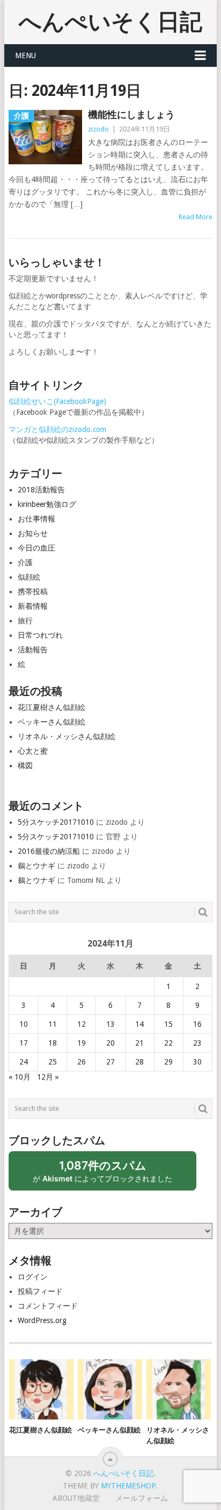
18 (52, 1043)
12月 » (48, 1077)
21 (139, 1043)
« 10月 (20, 1077)
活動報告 (33, 649)
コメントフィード (48, 1306)
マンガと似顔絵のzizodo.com (57, 429)
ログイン (33, 1276)
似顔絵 (29, 577)
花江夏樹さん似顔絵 (51, 707)
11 (52, 1024)
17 (23, 1043)
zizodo (98, 129)
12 (81, 1024)
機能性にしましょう (131, 114)
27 (110, 1061)
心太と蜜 (33, 751)
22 (168, 1043)
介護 (25, 562)
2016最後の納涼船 (49, 851)
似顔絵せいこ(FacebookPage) (57, 401)
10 (23, 1024)
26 (81, 1061)
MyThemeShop (128, 1485)
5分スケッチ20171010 (56, 822)
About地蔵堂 (76, 1498)
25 (52, 1061)
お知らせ (33, 533)
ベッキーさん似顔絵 (51, 722)
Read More (195, 217)
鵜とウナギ (36, 865)
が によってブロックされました (107, 1175)
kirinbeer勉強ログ (47, 504)
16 (197, 1024)
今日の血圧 (36, 548)
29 (168, 1061)
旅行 (25, 620)
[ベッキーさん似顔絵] (110, 1389)
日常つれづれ (40, 635)
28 (139, 1061)
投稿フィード (40, 1291)
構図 (25, 765)
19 (81, 1043)
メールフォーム (141, 1498)
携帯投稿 (33, 591)
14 (139, 1024)
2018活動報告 (41, 489)
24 (23, 1061)
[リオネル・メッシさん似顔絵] (178, 1389)
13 (110, 1024)
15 (168, 1024)
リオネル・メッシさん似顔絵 (66, 736)
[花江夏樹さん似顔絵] (41, 1389)
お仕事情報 (36, 518)
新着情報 (33, 606)
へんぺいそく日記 (110, 22)
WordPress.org (42, 1320)
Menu (25, 55)
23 (197, 1043)
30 (197, 1061)
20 (110, 1043)
